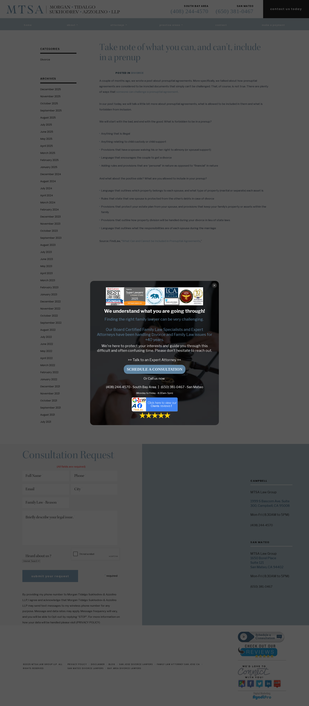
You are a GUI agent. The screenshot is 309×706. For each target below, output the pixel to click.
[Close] (214, 285)
